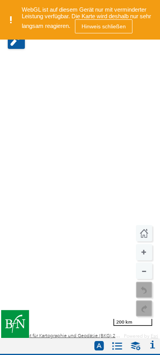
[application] (80, 169)
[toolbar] (144, 271)
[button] (16, 40)
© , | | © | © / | (62, 336)
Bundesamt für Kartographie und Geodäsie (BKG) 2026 (65, 336)
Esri (154, 336)
